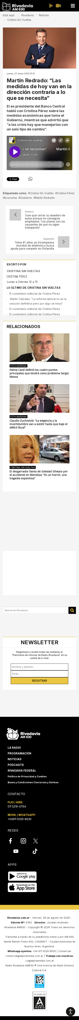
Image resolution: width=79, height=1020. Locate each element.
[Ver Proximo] (63, 242)
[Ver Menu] (72, 6)
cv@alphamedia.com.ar (39, 960)
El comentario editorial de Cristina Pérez (34, 293)
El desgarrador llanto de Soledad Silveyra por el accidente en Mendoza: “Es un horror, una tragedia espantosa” (39, 475)
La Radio (14, 747)
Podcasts (16, 764)
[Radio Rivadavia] (23, 733)
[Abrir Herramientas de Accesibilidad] (70, 1011)
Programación (19, 753)
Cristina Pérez (66, 193)
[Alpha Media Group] (39, 1001)
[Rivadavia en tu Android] (22, 876)
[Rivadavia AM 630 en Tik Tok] (35, 851)
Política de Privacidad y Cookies (27, 776)
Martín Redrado (45, 197)
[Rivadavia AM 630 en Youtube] (16, 851)
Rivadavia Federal (22, 770)
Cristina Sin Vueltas (42, 193)
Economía (11, 197)
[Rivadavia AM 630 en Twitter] (38, 840)
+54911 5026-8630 (19, 819)
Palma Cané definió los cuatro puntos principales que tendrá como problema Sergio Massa (39, 373)
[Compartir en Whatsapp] (30, 179)
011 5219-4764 (17, 806)
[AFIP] (39, 981)
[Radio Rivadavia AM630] (17, 7)
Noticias (14, 759)
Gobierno (26, 197)
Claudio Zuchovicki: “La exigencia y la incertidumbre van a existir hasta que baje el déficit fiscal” (38, 424)
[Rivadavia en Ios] (22, 887)
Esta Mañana (18, 365)
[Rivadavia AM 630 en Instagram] (25, 841)
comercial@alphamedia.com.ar (24, 955)
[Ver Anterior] (15, 215)
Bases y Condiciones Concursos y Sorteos (33, 782)
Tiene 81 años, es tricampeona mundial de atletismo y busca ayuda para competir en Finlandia (32, 245)
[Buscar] (72, 610)
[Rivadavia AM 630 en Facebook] (13, 841)
